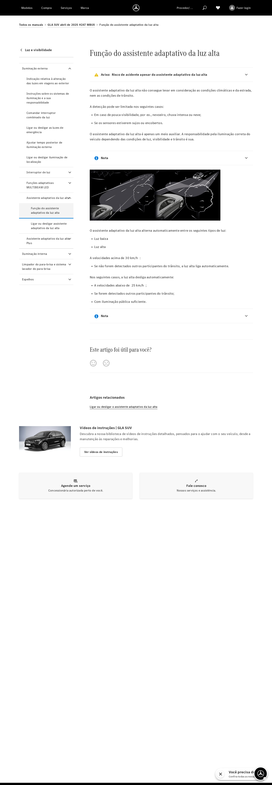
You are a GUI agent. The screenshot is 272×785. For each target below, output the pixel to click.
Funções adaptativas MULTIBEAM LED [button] (40, 185)
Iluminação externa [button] (35, 68)
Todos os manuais (31, 25)
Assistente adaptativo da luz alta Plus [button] (48, 241)
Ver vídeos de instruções (101, 452)
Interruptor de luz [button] (38, 172)
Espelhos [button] (28, 279)
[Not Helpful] (106, 363)
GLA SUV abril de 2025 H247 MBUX (71, 25)
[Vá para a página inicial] (136, 8)
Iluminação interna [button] (34, 254)
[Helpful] (93, 363)
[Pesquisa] (205, 8)
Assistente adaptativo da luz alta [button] (48, 198)
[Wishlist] (218, 8)
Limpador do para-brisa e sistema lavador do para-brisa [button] (44, 266)
